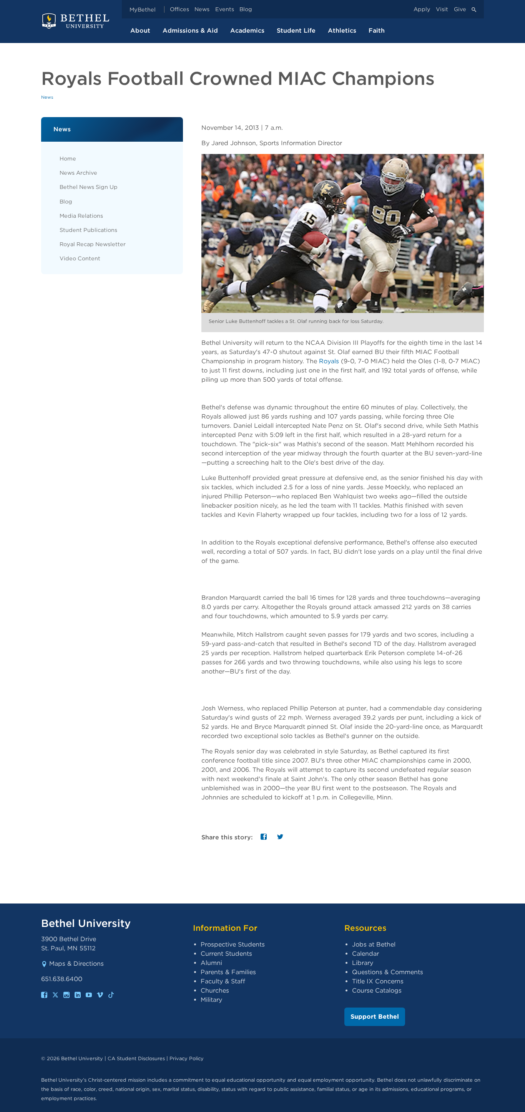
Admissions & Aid (190, 30)
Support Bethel (375, 1016)
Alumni (211, 962)
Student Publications (88, 230)
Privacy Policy (186, 1058)
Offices (179, 9)
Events (224, 9)
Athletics (342, 30)
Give (460, 9)
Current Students (226, 953)
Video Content (80, 258)
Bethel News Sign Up (89, 187)
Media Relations (81, 215)
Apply (422, 9)
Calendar (365, 953)
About (140, 30)
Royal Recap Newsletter (93, 244)
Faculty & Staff (223, 981)
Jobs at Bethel (373, 944)
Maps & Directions (76, 963)
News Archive (78, 172)
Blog (245, 9)
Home (68, 158)
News (201, 9)
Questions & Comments (387, 972)
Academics (247, 30)
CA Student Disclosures (136, 1058)
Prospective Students (233, 944)
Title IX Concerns (378, 981)
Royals (330, 361)
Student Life (296, 30)
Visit (442, 9)
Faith (377, 30)
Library (362, 962)
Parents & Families (228, 972)
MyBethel (143, 9)
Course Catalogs (377, 990)
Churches (215, 990)
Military (211, 999)
